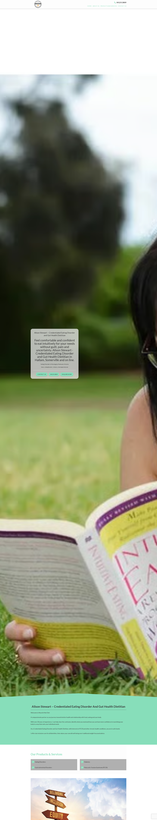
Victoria (55, 367)
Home (89, 6)
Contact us (122, 6)
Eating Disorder (48, 367)
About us (96, 6)
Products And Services (108, 6)
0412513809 (121, 2)
